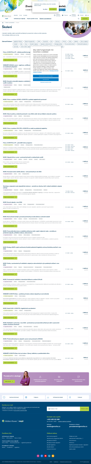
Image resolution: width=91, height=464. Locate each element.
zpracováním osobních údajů (20, 410)
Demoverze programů (52, 436)
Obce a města (17, 438)
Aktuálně (16, 15)
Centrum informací (58, 15)
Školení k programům (30, 41)
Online (38, 41)
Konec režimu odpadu (26, 46)
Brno (52, 41)
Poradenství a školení (8, 445)
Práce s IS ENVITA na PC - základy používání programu (18, 52)
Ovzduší (15, 44)
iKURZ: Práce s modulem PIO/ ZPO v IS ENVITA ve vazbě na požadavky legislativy (25, 128)
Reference (71, 442)
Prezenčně (45, 41)
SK (88, 15)
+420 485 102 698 (53, 419)
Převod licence (72, 440)
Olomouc (57, 41)
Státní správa (9, 438)
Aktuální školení (50, 447)
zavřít (88, 1)
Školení (3, 447)
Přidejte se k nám (73, 436)
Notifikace (56, 461)
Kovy (26, 44)
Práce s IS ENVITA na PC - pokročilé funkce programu (17, 143)
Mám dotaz (8, 381)
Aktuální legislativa (51, 444)
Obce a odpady (84, 41)
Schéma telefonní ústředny (64, 421)
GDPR (51, 461)
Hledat (78, 18)
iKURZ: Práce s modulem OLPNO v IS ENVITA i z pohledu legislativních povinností (24, 99)
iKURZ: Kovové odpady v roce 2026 (12, 202)
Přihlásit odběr (84, 408)
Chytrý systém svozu (32, 18)
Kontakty (25, 15)
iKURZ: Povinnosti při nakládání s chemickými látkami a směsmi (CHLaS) (22, 279)
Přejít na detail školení (9, 60)
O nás (20, 15)
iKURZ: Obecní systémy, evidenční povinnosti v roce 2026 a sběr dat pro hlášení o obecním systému (29, 114)
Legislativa (17, 447)
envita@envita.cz (53, 426)
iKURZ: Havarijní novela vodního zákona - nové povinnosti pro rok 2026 (22, 171)
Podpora (66, 15)
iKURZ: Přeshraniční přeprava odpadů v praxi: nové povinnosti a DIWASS (23, 339)
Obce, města (5, 442)
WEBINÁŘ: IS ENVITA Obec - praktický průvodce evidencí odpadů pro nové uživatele (26, 294)
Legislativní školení (18, 41)
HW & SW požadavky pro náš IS (76, 447)
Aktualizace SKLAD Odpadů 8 (53, 442)
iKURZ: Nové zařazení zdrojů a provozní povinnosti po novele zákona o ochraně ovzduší (26, 216)
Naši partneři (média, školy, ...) (76, 438)
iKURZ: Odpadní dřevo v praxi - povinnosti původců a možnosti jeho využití (23, 157)
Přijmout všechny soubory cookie (46, 76)
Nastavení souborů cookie (66, 461)
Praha (70, 41)
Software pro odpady (19, 18)
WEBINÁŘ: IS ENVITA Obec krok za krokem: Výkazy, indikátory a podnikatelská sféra (26, 353)
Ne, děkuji (45, 9)
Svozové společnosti (14, 442)
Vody (21, 44)
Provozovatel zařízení (70, 44)
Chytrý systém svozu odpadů (10, 441)
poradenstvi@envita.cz (78, 426)
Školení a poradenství (45, 18)
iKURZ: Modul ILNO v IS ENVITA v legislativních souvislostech (19, 308)
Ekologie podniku (58, 44)
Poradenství (10, 447)
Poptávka (85, 18)
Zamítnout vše (46, 79)
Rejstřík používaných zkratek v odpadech (78, 444)
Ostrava (64, 41)
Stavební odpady (34, 44)
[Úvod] (3, 22)
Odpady (76, 41)
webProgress (86, 461)
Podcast (81, 15)
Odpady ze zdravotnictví (46, 44)
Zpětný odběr (72, 449)
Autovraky (16, 46)
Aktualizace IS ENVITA (51, 440)
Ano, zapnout (53, 9)
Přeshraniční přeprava (82, 44)
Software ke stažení (74, 15)
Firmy (3, 438)
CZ (86, 15)
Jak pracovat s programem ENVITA (55, 438)
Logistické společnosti (26, 442)
